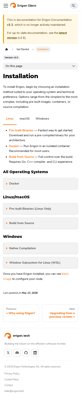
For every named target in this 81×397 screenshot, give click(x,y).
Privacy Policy (12, 373)
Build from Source (21, 223)
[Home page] (6, 49)
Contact (9, 385)
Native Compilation (22, 248)
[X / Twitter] (8, 352)
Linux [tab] (10, 119)
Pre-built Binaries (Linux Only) (30, 209)
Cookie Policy (12, 379)
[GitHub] (26, 352)
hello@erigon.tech (14, 391)
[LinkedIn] (35, 352)
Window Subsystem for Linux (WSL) (34, 263)
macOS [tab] (25, 119)
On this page (13, 66)
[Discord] (17, 352)
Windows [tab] (42, 119)
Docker (14, 183)
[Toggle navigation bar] (6, 6)
